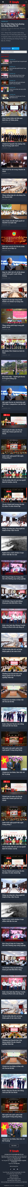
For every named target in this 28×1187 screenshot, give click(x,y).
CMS (11, 1185)
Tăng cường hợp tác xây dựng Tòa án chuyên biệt (13, 196)
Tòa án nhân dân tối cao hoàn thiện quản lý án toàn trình (12, 650)
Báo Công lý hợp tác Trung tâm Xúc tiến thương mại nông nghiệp (14, 578)
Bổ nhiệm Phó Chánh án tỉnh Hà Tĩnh (13, 352)
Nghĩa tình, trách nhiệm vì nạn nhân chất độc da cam (13, 553)
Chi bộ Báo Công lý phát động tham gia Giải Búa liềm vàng (12, 602)
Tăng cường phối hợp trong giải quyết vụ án (18, 62)
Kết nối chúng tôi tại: (14, 1166)
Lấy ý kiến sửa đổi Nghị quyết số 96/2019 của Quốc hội (13, 222)
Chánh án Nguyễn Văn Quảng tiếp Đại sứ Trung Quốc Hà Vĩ (13, 145)
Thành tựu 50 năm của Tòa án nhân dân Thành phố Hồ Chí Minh (12, 431)
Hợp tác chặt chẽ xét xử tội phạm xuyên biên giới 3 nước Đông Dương (13, 274)
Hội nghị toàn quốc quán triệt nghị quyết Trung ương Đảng (17, 83)
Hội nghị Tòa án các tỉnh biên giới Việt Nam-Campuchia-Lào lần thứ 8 (14, 404)
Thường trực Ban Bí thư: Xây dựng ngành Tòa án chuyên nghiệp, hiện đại (12, 675)
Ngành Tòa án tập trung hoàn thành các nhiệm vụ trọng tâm (12, 300)
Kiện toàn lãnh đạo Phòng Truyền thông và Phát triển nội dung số (17, 76)
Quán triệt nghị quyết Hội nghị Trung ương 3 (17, 69)
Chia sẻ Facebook (6, 48)
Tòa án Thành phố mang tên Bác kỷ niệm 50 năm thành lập (13, 505)
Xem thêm (14, 1145)
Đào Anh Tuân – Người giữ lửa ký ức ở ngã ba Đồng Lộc (13, 377)
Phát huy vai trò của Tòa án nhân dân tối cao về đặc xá (13, 247)
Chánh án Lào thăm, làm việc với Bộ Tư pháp (17, 90)
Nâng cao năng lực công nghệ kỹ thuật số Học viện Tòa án (13, 529)
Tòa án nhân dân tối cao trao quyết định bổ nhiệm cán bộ (14, 481)
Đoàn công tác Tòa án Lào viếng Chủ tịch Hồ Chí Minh (13, 725)
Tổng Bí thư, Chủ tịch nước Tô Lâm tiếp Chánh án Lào (17, 97)
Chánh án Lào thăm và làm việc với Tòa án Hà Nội (13, 701)
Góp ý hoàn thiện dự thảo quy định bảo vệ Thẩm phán (12, 119)
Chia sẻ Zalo (16, 48)
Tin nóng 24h (4, 21)
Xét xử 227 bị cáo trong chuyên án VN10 (13, 170)
